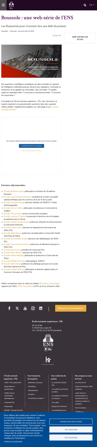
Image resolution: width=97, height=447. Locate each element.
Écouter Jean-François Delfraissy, (18, 197)
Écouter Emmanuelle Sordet (15, 239)
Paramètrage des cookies (71, 422)
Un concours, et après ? (36, 398)
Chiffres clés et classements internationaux (9, 395)
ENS (11, 5)
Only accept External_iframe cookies (31, 150)
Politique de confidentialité (13, 441)
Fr (91, 5)
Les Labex (55, 402)
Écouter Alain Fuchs (12, 250)
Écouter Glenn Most (12, 264)
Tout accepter (71, 437)
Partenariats (8, 406)
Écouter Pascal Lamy (12, 213)
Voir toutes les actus (80, 38)
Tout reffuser (71, 429)
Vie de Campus (80, 408)
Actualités (4, 31)
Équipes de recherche (59, 406)
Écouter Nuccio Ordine (13, 208)
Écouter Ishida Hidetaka (13, 255)
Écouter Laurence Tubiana (14, 216)
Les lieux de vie (80, 382)
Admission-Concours (35, 382)
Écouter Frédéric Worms (14, 269)
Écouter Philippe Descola (14, 261)
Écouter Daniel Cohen (13, 227)
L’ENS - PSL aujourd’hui (12, 382)
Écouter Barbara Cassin (14, 191)
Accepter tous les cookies (31, 146)
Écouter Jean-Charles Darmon (16, 244)
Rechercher (85, 5)
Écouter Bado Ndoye (12, 233)
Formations (32, 386)
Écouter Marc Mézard (13, 253)
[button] (3, 5)
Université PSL (9, 402)
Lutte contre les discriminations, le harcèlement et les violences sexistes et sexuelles (82, 398)
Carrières (31, 394)
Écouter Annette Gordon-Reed (16, 222)
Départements (33, 390)
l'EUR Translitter (24, 286)
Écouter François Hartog (14, 202)
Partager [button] (56, 36)
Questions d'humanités (49, 283)
